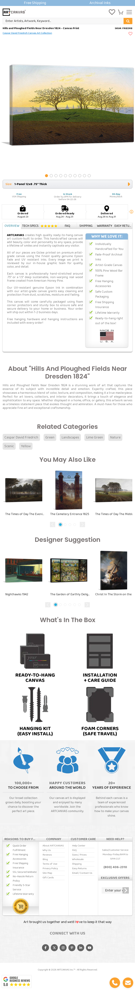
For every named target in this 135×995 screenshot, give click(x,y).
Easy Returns (123, 225)
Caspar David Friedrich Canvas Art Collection (27, 33)
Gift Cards (48, 877)
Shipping (85, 225)
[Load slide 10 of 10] (89, 175)
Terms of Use (50, 864)
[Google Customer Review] (17, 981)
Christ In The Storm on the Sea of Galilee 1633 (115, 594)
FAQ (67, 225)
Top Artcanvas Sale (67, 3)
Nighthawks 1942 (16, 594)
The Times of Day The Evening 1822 (25, 514)
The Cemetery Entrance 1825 (69, 514)
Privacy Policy (50, 868)
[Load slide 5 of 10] (65, 175)
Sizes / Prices (79, 855)
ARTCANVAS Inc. (65, 970)
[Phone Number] (114, 982)
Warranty (104, 225)
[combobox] (67, 21)
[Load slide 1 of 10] (46, 175)
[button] (120, 12)
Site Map (47, 873)
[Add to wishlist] (130, 34)
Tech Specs (30, 225)
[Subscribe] (126, 890)
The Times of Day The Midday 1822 (115, 514)
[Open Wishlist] (112, 12)
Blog (45, 859)
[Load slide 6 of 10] (70, 175)
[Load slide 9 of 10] (84, 175)
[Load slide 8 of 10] (79, 175)
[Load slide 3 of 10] (55, 175)
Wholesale (78, 859)
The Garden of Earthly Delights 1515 (70, 594)
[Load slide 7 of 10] (74, 175)
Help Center (78, 846)
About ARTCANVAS (53, 846)
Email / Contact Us (82, 873)
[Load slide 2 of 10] (51, 175)
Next (82, 524)
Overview (12, 225)
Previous (52, 524)
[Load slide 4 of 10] (60, 175)
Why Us (47, 850)
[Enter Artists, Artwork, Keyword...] (128, 21)
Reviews (49, 226)
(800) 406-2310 (115, 867)
